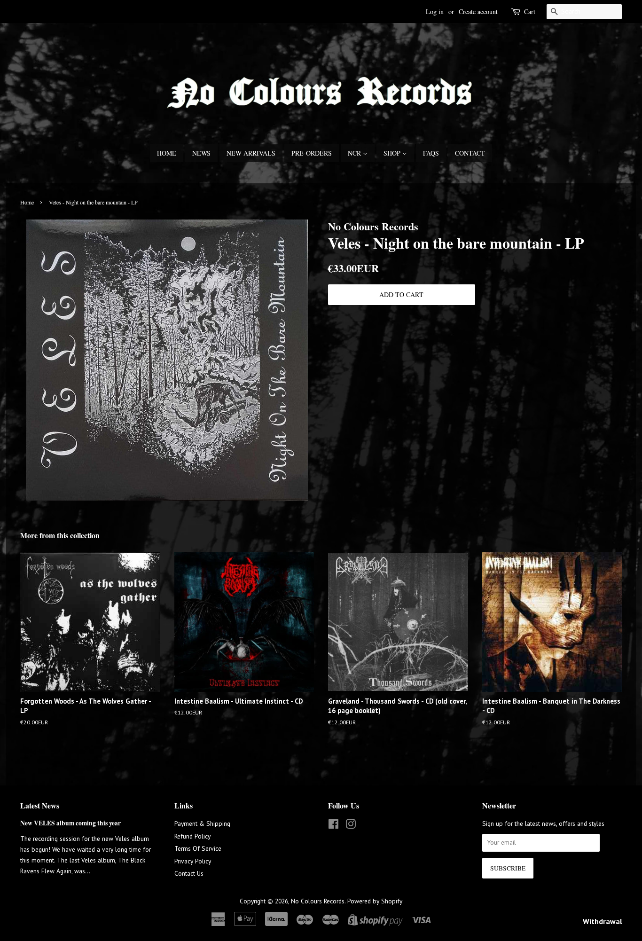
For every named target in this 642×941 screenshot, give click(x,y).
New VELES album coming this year (70, 823)
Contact (470, 153)
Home (166, 153)
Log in (435, 11)
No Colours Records (317, 901)
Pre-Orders (311, 153)
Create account (478, 11)
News (201, 153)
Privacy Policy (192, 861)
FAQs (431, 153)
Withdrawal (602, 921)
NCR (355, 153)
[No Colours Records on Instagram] (350, 826)
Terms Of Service (197, 848)
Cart (529, 11)
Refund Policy (192, 836)
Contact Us (189, 873)
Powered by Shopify (374, 901)
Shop (393, 153)
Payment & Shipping (202, 823)
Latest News (39, 805)
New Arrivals (251, 153)
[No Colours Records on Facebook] (333, 826)
